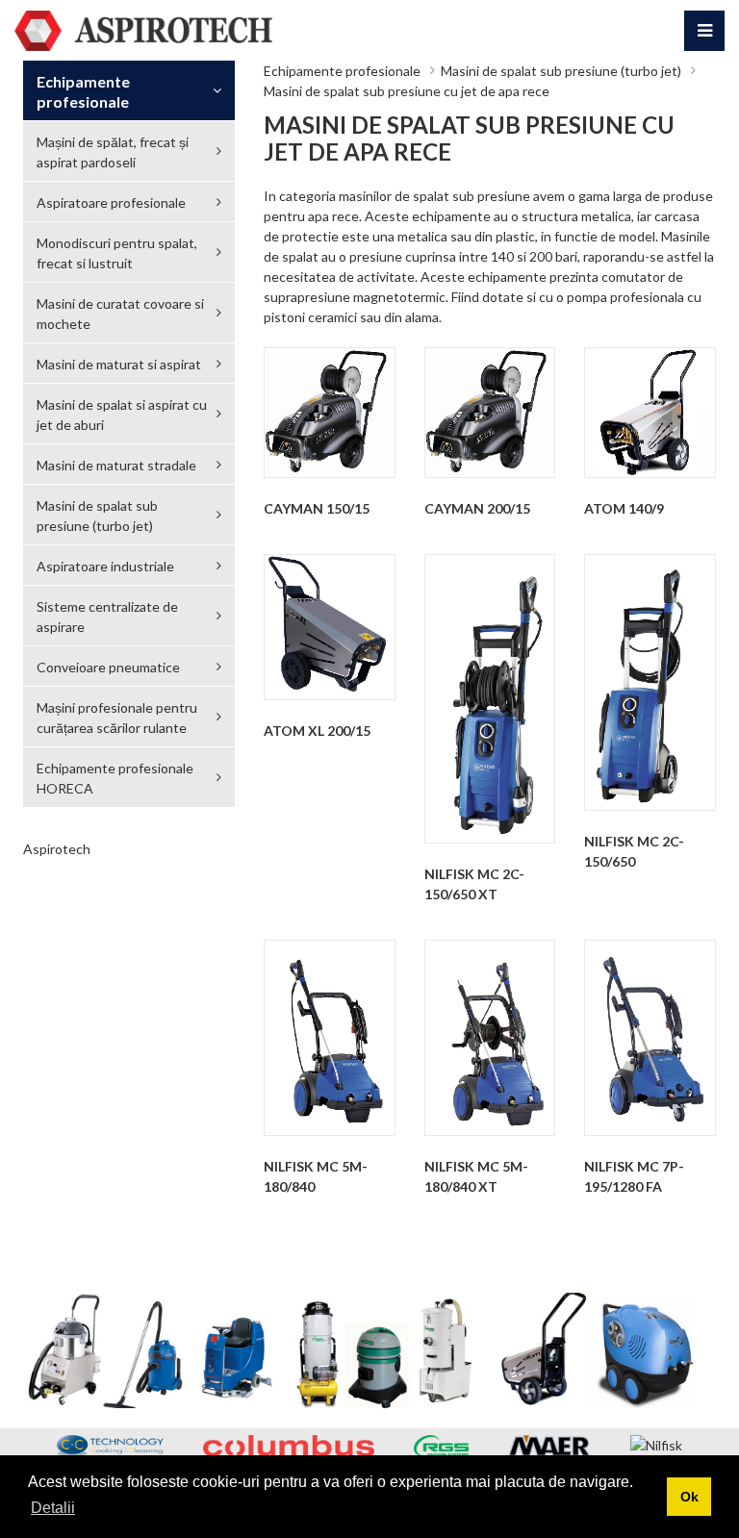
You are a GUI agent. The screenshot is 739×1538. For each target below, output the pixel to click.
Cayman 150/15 (317, 508)
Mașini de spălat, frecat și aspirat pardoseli (113, 152)
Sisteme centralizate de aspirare (107, 616)
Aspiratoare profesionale (111, 202)
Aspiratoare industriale (105, 566)
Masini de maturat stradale (116, 465)
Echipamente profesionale (342, 71)
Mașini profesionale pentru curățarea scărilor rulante (117, 717)
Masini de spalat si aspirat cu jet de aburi (122, 414)
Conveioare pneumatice (108, 667)
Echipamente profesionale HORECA (115, 778)
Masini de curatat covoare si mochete (120, 313)
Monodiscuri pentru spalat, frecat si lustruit (117, 253)
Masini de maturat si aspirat (119, 364)
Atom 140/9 (624, 508)
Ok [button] (689, 1496)
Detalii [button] (53, 1508)
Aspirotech (56, 849)
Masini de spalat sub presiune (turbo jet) (561, 71)
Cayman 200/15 (477, 508)
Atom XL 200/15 (317, 730)
